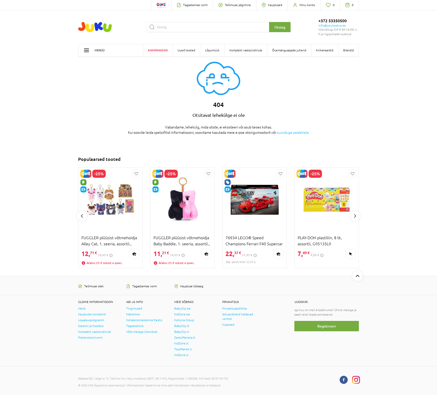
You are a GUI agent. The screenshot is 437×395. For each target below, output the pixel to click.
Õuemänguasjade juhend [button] (289, 50)
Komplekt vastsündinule (94, 332)
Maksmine (133, 314)
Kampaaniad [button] (158, 50)
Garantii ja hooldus (90, 326)
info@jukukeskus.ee (332, 25)
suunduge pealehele (293, 132)
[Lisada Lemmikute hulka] (136, 174)
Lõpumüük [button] (212, 50)
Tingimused (134, 308)
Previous (82, 216)
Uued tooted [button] (186, 50)
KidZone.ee (182, 314)
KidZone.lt (181, 343)
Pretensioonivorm (90, 337)
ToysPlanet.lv (183, 349)
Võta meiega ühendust (141, 332)
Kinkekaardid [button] (324, 50)
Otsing (279, 27)
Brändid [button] (348, 50)
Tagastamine (135, 326)
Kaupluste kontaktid (92, 314)
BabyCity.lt (181, 326)
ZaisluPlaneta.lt (184, 337)
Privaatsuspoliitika (234, 308)
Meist (82, 308)
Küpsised (228, 324)
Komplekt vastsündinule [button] (245, 50)
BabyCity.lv (181, 332)
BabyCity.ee (182, 308)
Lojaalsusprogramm (91, 320)
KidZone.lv (181, 355)
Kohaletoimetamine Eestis (144, 320)
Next (355, 216)
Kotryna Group (184, 320)
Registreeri (326, 326)
